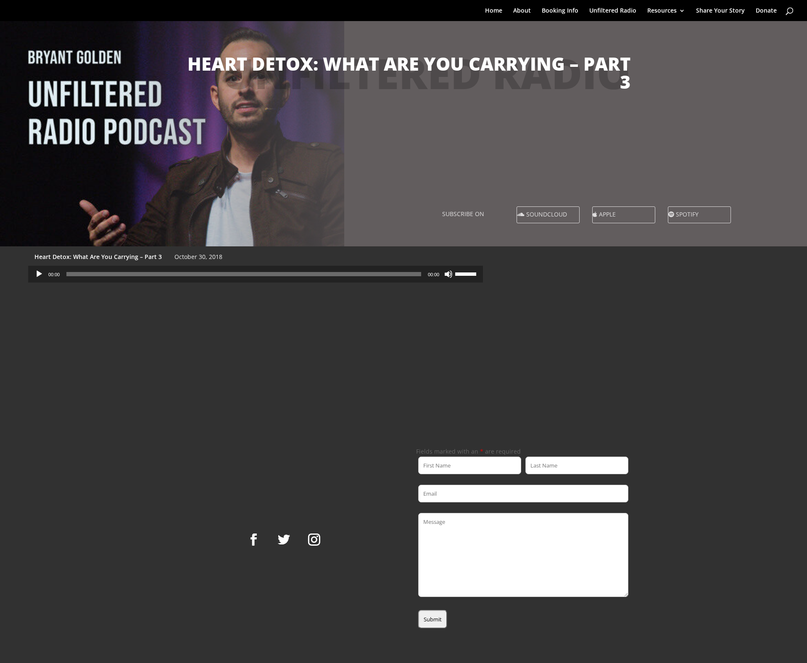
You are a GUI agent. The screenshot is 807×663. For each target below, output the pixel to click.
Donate (766, 11)
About (522, 11)
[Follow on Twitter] (284, 540)
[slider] (467, 273)
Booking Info (560, 11)
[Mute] (448, 274)
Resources (662, 11)
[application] (255, 274)
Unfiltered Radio (612, 11)
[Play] (39, 274)
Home (493, 11)
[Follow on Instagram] (314, 540)
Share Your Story (720, 11)
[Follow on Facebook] (253, 540)
